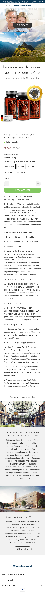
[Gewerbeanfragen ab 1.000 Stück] (22, 498)
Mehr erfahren (22, 25)
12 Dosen (8, 172)
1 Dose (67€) (9, 166)
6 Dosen (31, 166)
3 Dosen (21, 166)
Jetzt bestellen (22, 31)
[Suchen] (37, 6)
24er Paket (20, 172)
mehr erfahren (22, 549)
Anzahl (7, 179)
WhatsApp (25, 2)
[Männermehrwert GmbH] (22, 5)
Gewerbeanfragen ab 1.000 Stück (22, 517)
